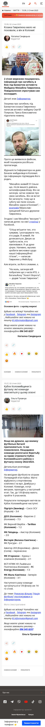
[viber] (19, 701)
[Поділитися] (13, 46)
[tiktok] (33, 701)
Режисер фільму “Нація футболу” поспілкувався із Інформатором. (22, 596)
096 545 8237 (26, 629)
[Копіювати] (19, 46)
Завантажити (31, 723)
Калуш (31, 714)
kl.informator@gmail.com (25, 320)
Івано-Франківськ (18, 714)
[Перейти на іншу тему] (29, 3)
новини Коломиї (21, 372)
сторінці (33, 221)
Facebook (10, 314)
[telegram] (12, 701)
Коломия (7, 372)
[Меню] (41, 3)
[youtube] (26, 701)
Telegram (21, 314)
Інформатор (23, 98)
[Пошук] (35, 3)
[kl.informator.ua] (5, 3)
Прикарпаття (36, 372)
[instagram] (40, 701)
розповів (14, 207)
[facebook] (5, 701)
